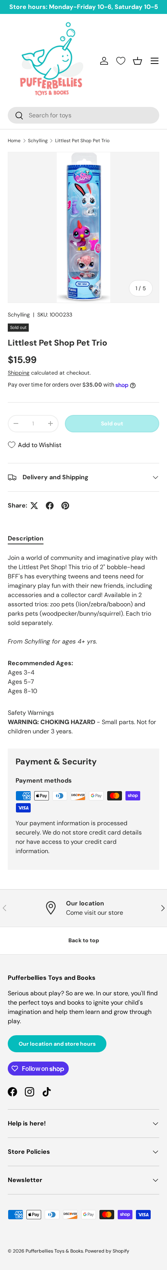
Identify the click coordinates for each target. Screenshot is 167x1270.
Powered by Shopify (107, 1251)
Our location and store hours (57, 1043)
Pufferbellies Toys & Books (54, 1251)
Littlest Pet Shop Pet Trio (82, 141)
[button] (137, 60)
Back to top (83, 940)
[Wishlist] (121, 60)
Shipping (19, 372)
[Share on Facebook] (49, 505)
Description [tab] (25, 538)
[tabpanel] (83, 599)
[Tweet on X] (34, 505)
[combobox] (83, 115)
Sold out (112, 423)
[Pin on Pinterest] (65, 505)
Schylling (38, 141)
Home (14, 141)
